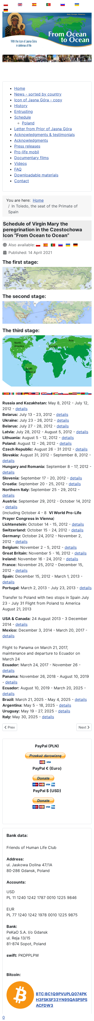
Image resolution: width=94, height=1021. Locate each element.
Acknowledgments (31, 140)
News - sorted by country (37, 94)
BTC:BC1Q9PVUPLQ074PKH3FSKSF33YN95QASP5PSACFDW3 (61, 999)
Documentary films (31, 157)
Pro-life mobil (26, 151)
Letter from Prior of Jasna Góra (43, 128)
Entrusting (23, 111)
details (21, 408)
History (20, 105)
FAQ (17, 169)
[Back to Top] (87, 1005)
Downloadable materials (36, 175)
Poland (28, 123)
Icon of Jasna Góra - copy (38, 99)
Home (19, 88)
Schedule (22, 117)
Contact (21, 180)
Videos (20, 163)
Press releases (27, 146)
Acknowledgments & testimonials (44, 134)
